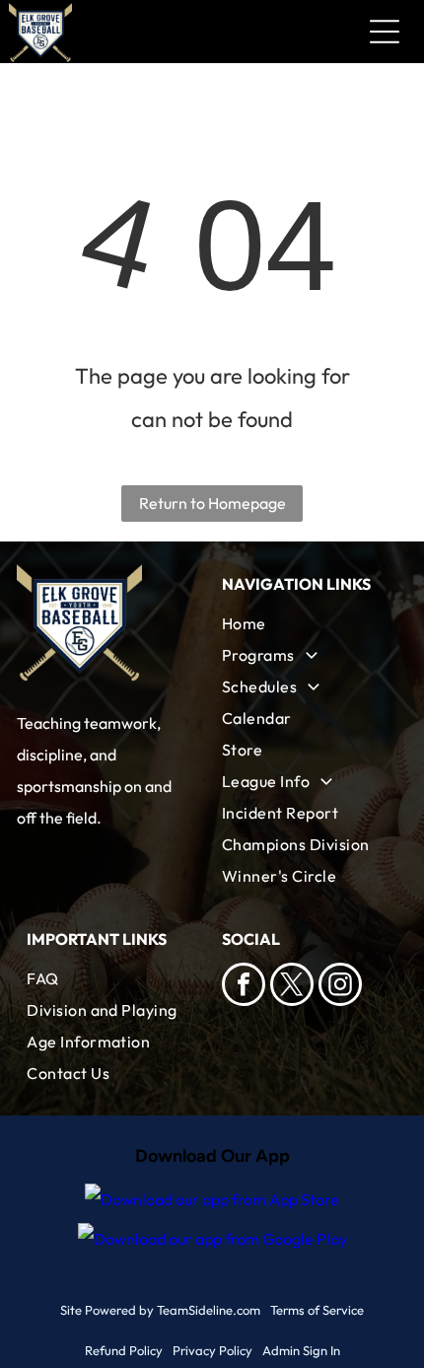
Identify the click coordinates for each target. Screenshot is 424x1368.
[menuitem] (309, 623)
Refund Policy (124, 1350)
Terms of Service (317, 1310)
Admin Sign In (301, 1350)
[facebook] (243, 987)
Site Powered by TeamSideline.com (160, 1310)
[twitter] (292, 987)
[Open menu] (384, 31)
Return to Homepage (212, 503)
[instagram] (340, 987)
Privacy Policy (212, 1350)
